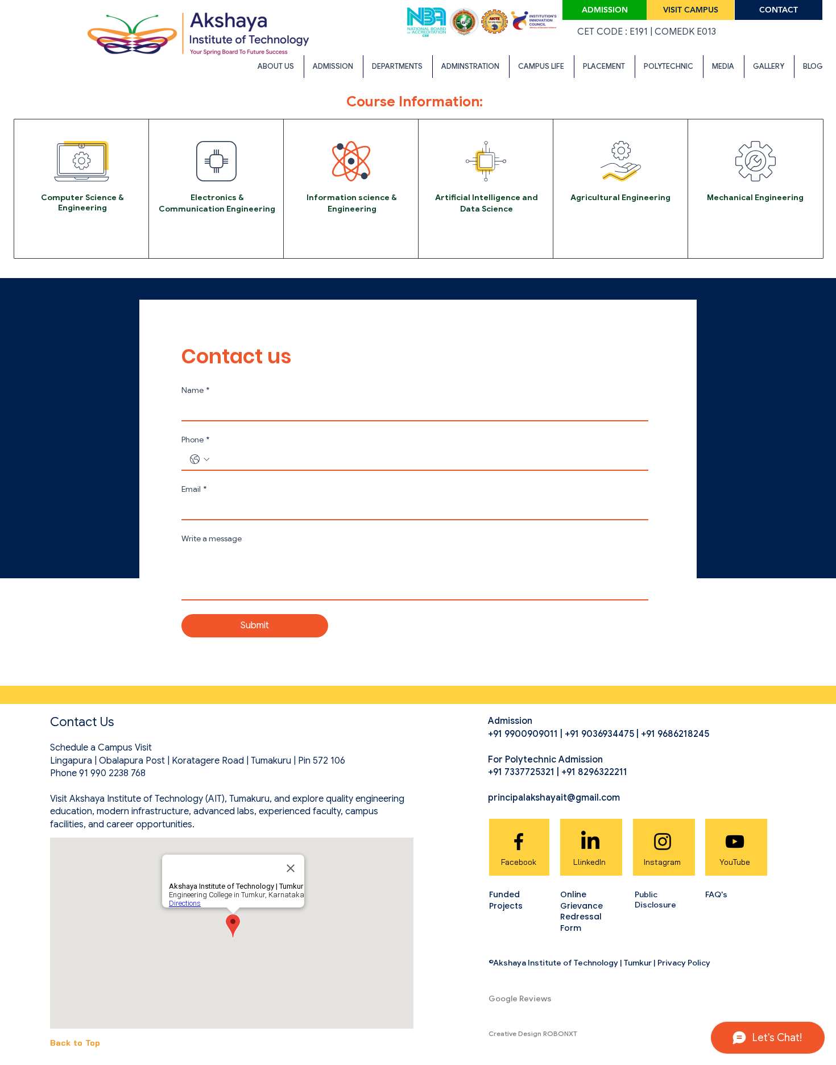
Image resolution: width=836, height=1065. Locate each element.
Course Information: (414, 101)
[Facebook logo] (518, 841)
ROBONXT (560, 1033)
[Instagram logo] (662, 841)
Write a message (211, 539)
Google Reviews (520, 998)
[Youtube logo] (734, 841)
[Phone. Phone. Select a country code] (199, 459)
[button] (276, 66)
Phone (195, 440)
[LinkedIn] (590, 841)
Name (195, 390)
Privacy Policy (683, 963)
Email (193, 489)
